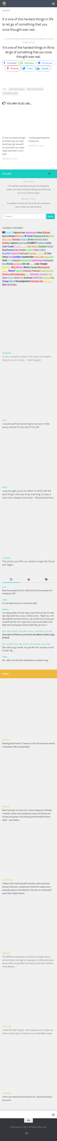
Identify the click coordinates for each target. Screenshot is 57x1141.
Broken (6, 10)
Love (4, 420)
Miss (13, 267)
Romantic (6, 353)
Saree (4, 600)
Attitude (46, 232)
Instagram (48, 260)
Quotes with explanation (13, 274)
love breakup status (10, 93)
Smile (4, 487)
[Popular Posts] (28, 580)
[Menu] (53, 3)
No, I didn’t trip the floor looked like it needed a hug (25, 660)
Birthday (16, 239)
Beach (5, 236)
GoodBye (6, 740)
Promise (27, 270)
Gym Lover (6, 1027)
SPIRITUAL (38, 277)
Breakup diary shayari (35, 89)
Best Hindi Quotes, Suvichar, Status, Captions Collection (27, 631)
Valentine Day (36, 281)
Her (52, 256)
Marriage (6, 267)
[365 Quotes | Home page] (5, 3)
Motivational (8, 880)
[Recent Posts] (11, 580)
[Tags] (46, 580)
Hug (9, 260)
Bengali (5, 610)
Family (29, 250)
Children (6, 558)
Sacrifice (44, 274)
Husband (16, 260)
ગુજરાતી (9, 232)
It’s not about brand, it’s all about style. (19, 603)
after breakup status (16, 89)
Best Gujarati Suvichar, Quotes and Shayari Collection (26, 644)
